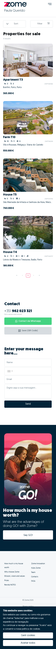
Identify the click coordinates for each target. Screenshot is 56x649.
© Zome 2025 (28, 600)
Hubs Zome (35, 568)
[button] (10, 371)
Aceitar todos (28, 643)
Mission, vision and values (14, 576)
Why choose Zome (11, 572)
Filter (39, 24)
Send (28, 404)
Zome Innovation (38, 564)
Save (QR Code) (30, 331)
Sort (16, 24)
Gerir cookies (28, 635)
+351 (18, 311)
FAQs (33, 581)
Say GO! (28, 535)
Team (33, 572)
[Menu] (50, 4)
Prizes (6, 580)
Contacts (34, 577)
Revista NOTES (10, 585)
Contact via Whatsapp (30, 321)
